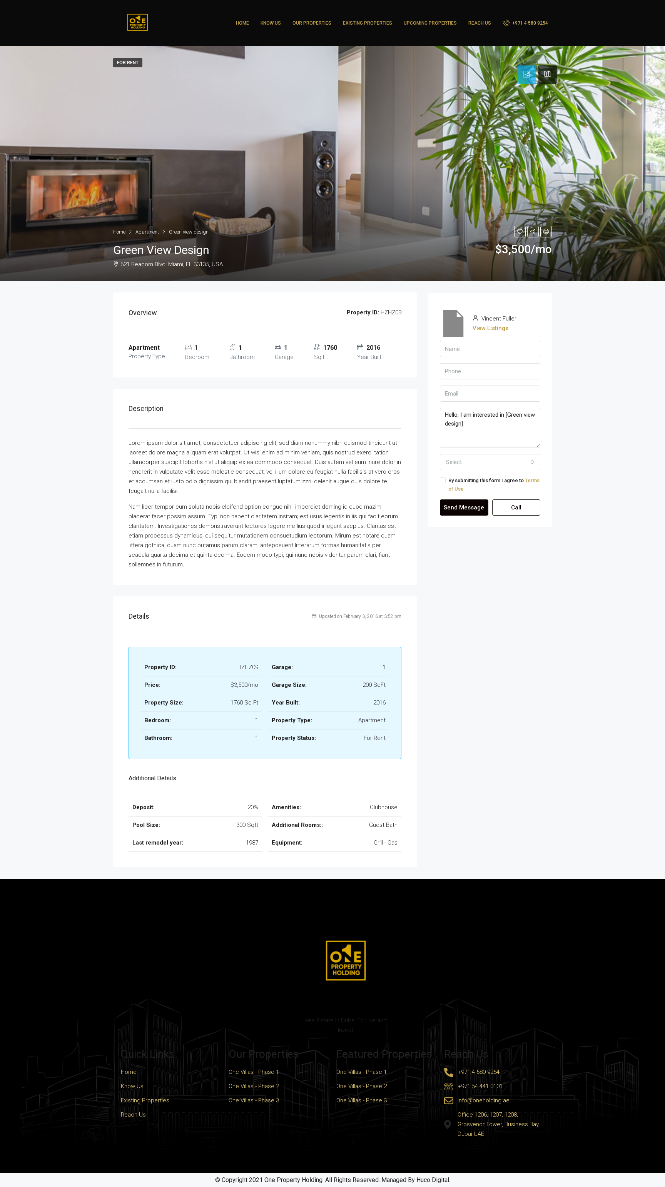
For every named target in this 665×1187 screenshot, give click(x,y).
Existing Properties (367, 23)
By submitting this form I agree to (494, 484)
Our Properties (311, 23)
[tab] (526, 74)
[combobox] (490, 462)
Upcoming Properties (430, 23)
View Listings (490, 328)
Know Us (271, 23)
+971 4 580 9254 (529, 23)
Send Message (464, 507)
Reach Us (479, 23)
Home (242, 23)
